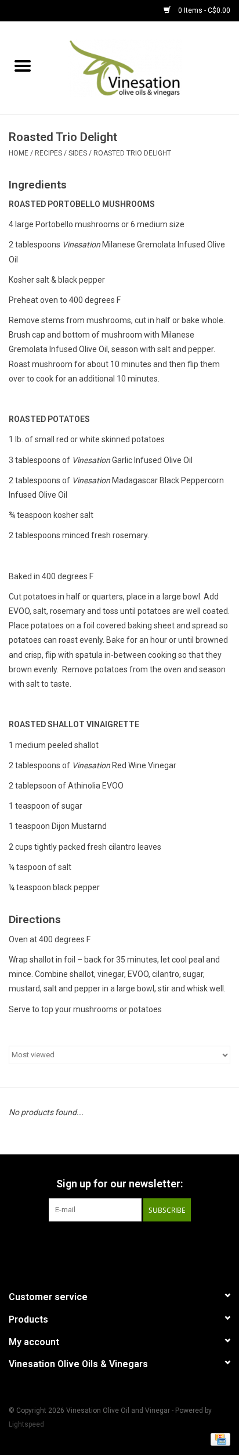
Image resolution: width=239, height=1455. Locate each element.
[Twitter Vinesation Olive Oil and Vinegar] (119, 1245)
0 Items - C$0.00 (203, 10)
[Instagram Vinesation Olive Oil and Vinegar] (140, 1245)
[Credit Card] (218, 1439)
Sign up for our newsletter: (119, 1184)
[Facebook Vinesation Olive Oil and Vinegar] (99, 1245)
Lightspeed (26, 1424)
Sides (77, 153)
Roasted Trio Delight (132, 153)
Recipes (48, 153)
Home (18, 153)
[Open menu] (22, 65)
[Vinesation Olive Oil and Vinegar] (142, 67)
